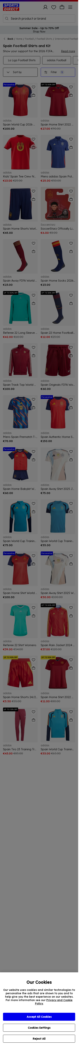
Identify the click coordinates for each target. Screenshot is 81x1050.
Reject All (39, 1038)
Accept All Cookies (39, 1016)
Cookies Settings (39, 1027)
